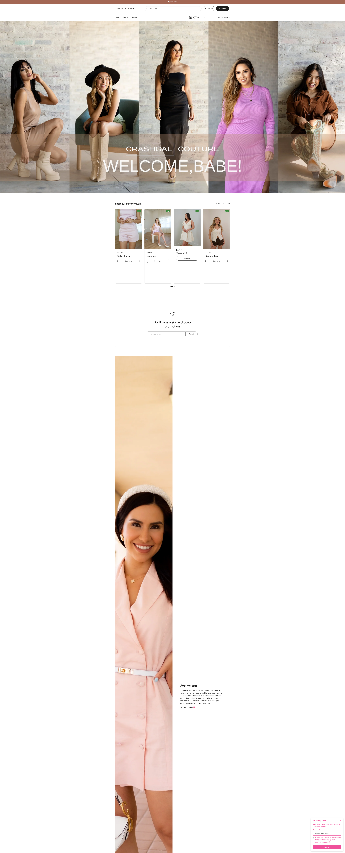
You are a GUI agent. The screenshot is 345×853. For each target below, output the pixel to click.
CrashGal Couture (124, 8)
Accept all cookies (327, 846)
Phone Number (317, 830)
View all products (223, 204)
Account (210, 8)
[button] (222, 8)
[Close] (340, 821)
